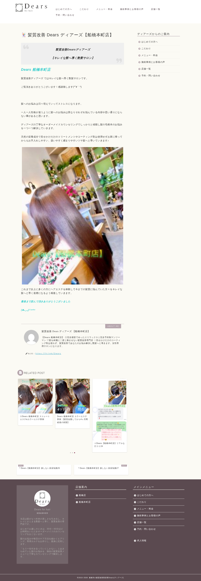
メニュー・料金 (104, 9)
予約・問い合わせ (65, 15)
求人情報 (141, 540)
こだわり (84, 9)
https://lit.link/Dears (48, 353)
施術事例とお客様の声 (132, 9)
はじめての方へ (64, 9)
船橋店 (82, 495)
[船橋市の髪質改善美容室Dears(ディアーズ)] (31, 11)
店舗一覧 (155, 9)
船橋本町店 (85, 502)
